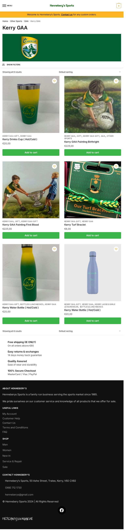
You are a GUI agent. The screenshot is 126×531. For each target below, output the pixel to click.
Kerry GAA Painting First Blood (20, 224)
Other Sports (16, 21)
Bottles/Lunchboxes (31, 304)
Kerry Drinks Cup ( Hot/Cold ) (19, 139)
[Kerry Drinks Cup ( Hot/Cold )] (30, 104)
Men (5, 444)
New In (6, 455)
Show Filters (13, 64)
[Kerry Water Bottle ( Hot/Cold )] (30, 272)
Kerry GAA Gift (10, 136)
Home (5, 21)
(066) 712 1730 (13, 487)
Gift (79, 136)
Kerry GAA (26, 136)
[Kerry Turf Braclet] (92, 189)
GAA (26, 21)
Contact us (67, 14)
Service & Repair (12, 461)
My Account (9, 413)
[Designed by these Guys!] (61, 519)
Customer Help (11, 418)
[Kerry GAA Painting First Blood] (30, 189)
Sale (5, 466)
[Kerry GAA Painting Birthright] (92, 104)
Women (6, 450)
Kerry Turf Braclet (75, 224)
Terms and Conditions (15, 427)
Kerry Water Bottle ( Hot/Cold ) (20, 307)
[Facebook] (62, 510)
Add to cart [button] (31, 152)
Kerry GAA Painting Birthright (81, 141)
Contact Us (8, 422)
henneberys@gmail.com (19, 494)
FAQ (4, 431)
